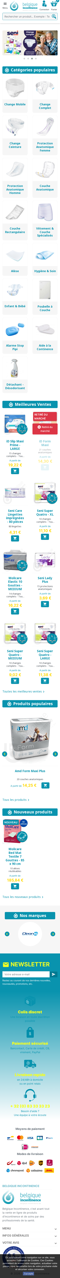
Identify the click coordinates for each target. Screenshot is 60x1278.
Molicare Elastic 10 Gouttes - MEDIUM (15, 583)
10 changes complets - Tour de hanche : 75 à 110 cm (15, 667)
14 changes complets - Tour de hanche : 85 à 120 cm (15, 598)
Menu (6, 1228)
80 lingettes (15, 526)
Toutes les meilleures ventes (24, 692)
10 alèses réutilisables (15, 870)
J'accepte (28, 1273)
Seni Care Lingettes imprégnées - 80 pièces (15, 516)
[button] (24, 58)
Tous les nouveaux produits (23, 897)
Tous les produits (16, 800)
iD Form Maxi (45, 443)
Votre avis (10, 1242)
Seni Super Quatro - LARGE (45, 655)
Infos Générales (15, 1235)
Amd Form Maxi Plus (30, 771)
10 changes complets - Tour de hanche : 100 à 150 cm (45, 667)
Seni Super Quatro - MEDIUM (15, 655)
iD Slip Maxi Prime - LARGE (15, 445)
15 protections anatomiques (45, 588)
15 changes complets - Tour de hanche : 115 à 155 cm (15, 457)
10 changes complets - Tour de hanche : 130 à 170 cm (45, 523)
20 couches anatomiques (30, 779)
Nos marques (33, 915)
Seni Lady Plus (45, 580)
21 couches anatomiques (45, 451)
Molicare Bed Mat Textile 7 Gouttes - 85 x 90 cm (15, 856)
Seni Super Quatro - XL (45, 513)
